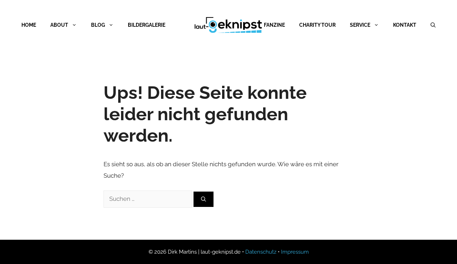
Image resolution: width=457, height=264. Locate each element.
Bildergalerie (146, 25)
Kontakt (404, 25)
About (59, 25)
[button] (15, 248)
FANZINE (274, 25)
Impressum (295, 252)
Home (28, 25)
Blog (98, 25)
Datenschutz (260, 252)
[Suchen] (204, 199)
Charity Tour (317, 25)
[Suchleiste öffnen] (433, 25)
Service (360, 25)
